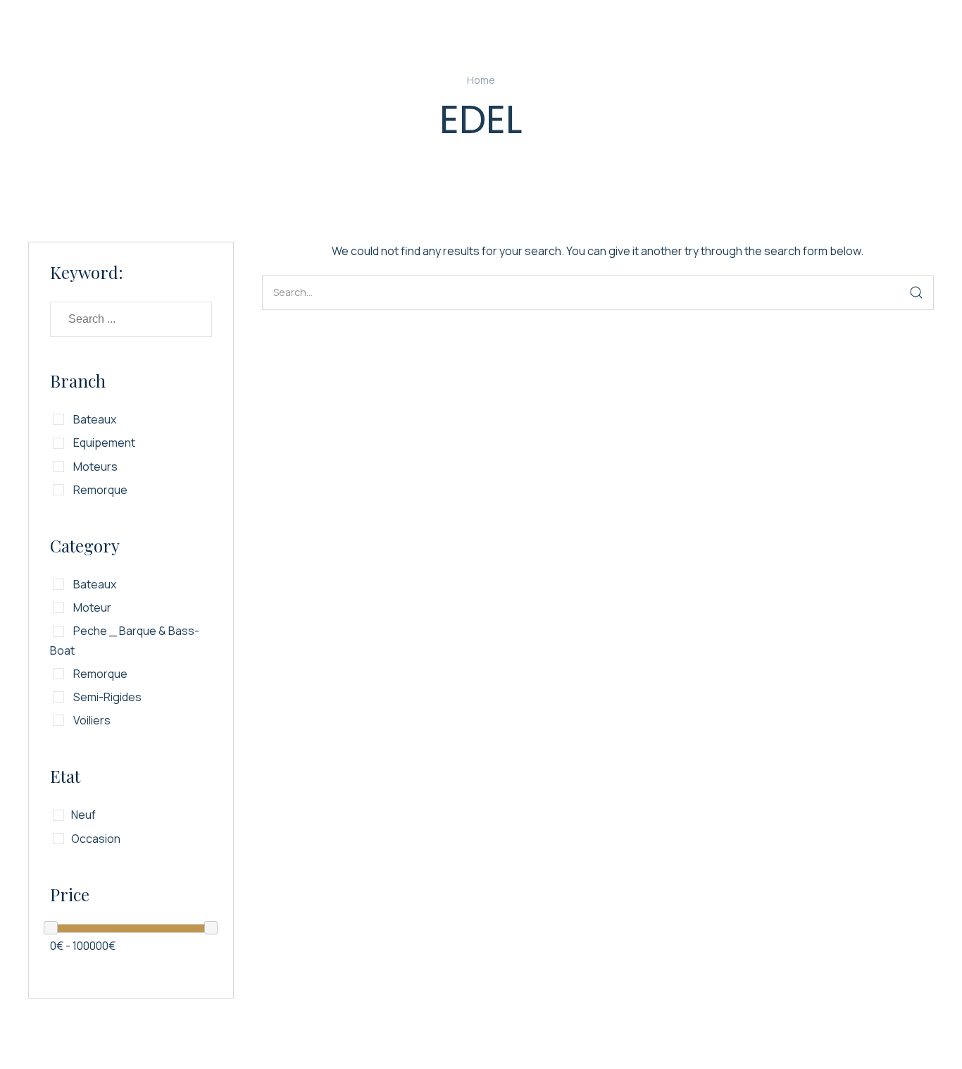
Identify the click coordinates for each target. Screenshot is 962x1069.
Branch (78, 380)
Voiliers (91, 720)
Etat (65, 775)
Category (85, 545)
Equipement (103, 442)
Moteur (91, 607)
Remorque (99, 490)
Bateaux (93, 419)
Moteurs (94, 466)
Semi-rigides (106, 697)
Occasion (95, 838)
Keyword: (86, 272)
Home (481, 80)
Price (69, 894)
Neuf (83, 814)
